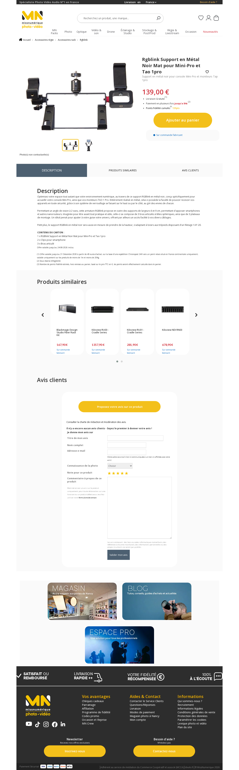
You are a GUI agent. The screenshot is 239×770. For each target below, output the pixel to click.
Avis (190, 170)
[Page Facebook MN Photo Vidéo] (55, 725)
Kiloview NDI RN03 (172, 329)
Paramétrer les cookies (192, 719)
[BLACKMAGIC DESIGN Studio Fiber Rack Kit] (67, 309)
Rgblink (84, 39)
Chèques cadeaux (93, 701)
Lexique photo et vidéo (192, 723)
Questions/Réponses (142, 705)
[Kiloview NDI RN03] (172, 309)
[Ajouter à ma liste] (207, 72)
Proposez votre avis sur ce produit (119, 407)
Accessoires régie (44, 39)
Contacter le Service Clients (147, 701)
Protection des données (192, 716)
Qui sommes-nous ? (190, 701)
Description (52, 170)
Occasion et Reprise (94, 719)
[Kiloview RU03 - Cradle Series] (102, 309)
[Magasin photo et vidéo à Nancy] (82, 602)
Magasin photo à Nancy (144, 716)
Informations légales (190, 708)
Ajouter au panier (182, 120)
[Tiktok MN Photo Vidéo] (37, 725)
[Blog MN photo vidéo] (156, 602)
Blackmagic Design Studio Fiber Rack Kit (67, 332)
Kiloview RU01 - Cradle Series (135, 331)
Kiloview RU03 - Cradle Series (100, 331)
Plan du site (185, 727)
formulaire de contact (88, 497)
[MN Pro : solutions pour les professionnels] (119, 645)
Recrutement (186, 705)
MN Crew (88, 723)
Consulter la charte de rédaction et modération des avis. (96, 422)
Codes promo (90, 716)
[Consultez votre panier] (216, 18)
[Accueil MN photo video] (34, 20)
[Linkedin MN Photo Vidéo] (63, 724)
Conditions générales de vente (196, 712)
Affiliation (88, 708)
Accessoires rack (67, 39)
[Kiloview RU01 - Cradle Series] (137, 309)
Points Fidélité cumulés (158, 108)
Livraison (135, 708)
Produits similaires (123, 170)
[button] (117, 361)
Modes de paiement (142, 712)
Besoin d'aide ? (208, 2)
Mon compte (138, 719)
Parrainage (89, 705)
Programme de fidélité (96, 712)
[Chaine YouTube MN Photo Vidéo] (29, 724)
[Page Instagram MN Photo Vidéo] (46, 725)
